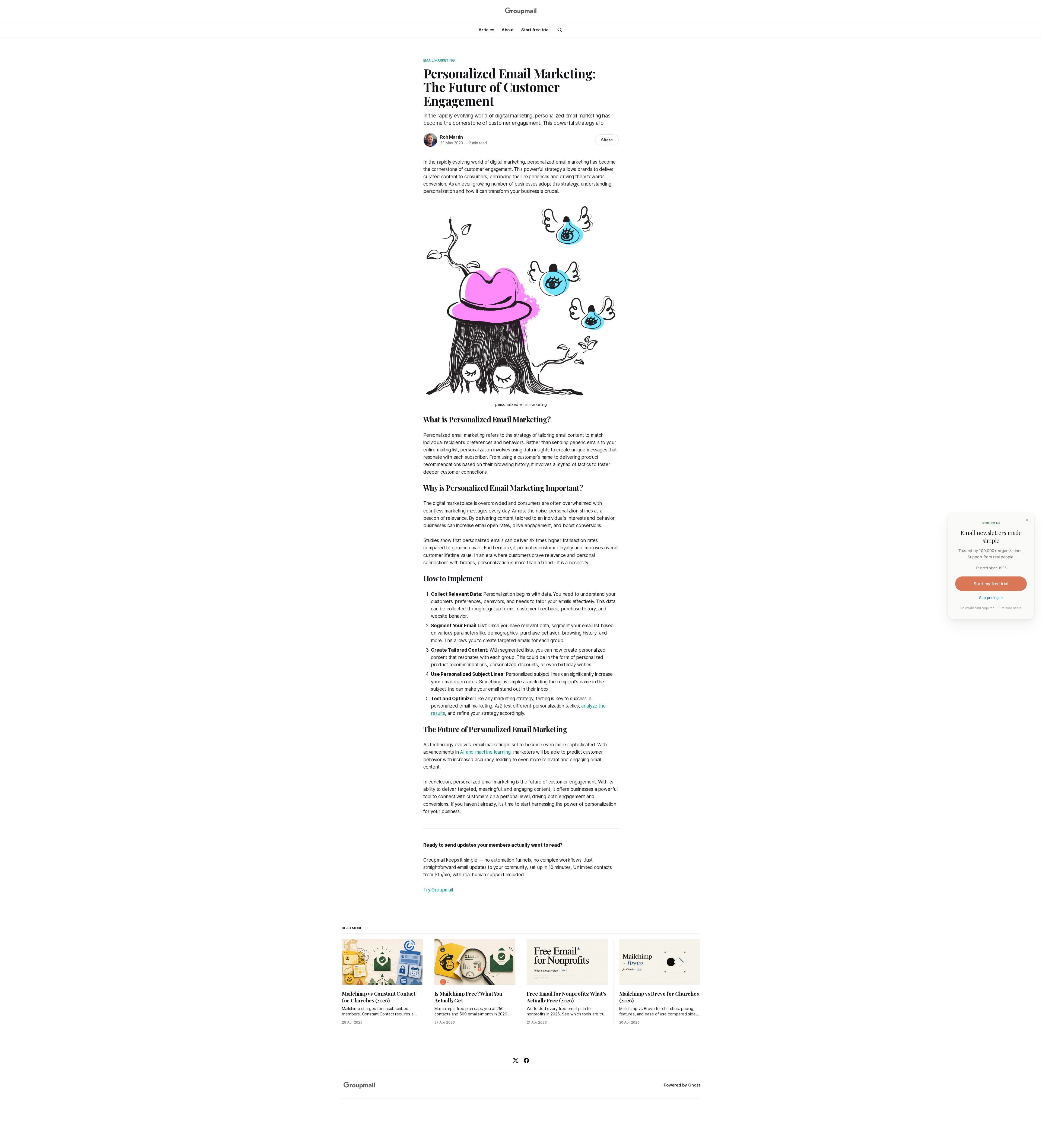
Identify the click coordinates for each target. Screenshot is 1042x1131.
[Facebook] (526, 1060)
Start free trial (535, 29)
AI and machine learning (485, 752)
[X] (515, 1060)
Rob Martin (451, 137)
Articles (486, 29)
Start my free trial (991, 583)
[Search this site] (559, 30)
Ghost (694, 1085)
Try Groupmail (438, 890)
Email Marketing (439, 60)
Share (607, 139)
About (508, 29)
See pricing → (991, 597)
